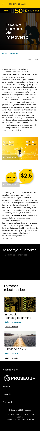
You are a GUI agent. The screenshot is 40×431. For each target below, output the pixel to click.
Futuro (15, 353)
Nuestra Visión (10, 369)
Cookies (20, 417)
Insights (7, 394)
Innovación (14, 53)
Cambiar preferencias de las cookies (20, 419)
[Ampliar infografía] (20, 148)
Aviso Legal (29, 414)
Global (4, 53)
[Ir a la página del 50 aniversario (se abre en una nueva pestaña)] (20, 10)
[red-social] (17, 424)
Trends (6, 386)
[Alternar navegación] (32, 3)
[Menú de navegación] (3, 3)
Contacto (8, 402)
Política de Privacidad (14, 414)
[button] (36, 4)
